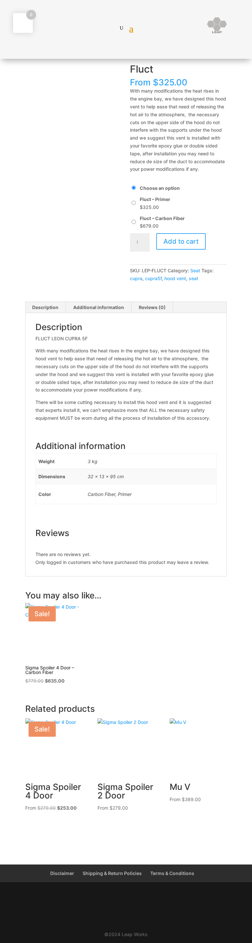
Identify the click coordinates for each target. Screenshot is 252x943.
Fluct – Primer (155, 199)
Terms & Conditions (172, 873)
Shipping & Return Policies (112, 873)
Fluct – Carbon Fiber (162, 218)
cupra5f (153, 278)
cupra (136, 278)
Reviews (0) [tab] (152, 307)
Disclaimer (62, 873)
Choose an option (160, 188)
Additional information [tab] (98, 307)
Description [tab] (45, 307)
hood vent (175, 278)
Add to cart (181, 241)
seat (193, 278)
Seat (195, 270)
